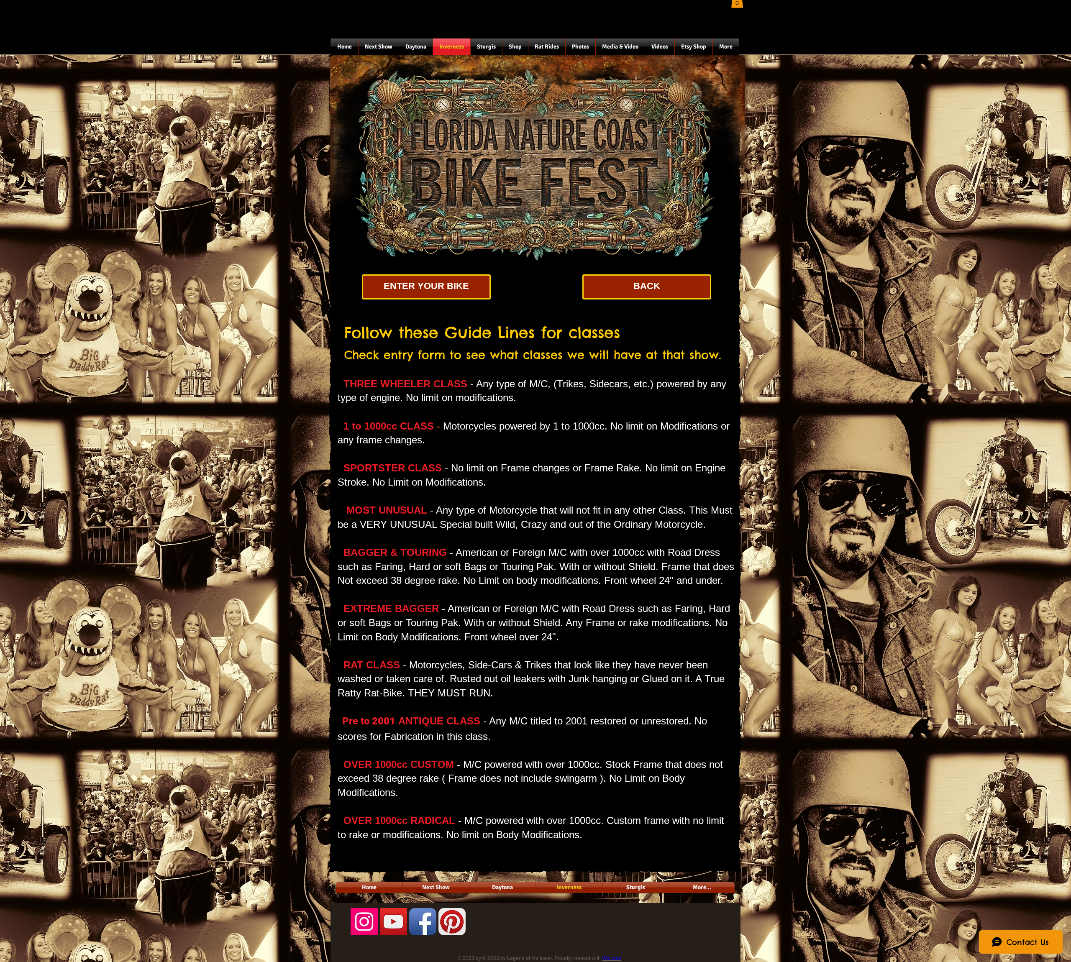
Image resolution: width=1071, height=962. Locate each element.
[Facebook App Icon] (422, 921)
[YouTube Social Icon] (393, 921)
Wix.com (611, 958)
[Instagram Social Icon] (364, 921)
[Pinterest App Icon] (452, 921)
